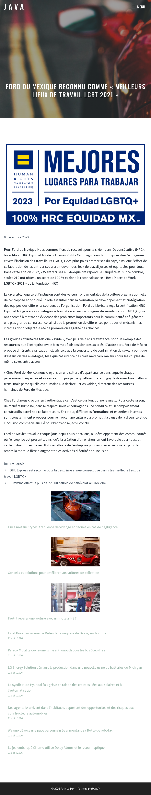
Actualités (17, 464)
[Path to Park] (14, 7)
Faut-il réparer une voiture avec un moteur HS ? (42, 618)
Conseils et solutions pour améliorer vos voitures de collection (53, 572)
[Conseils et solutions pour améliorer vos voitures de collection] (75, 563)
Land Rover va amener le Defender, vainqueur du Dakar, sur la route (57, 633)
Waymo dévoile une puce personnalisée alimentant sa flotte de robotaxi (60, 730)
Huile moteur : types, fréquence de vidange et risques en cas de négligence (63, 527)
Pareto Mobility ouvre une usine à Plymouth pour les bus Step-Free (56, 650)
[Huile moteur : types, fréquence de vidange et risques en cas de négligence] (75, 518)
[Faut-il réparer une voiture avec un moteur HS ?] (75, 609)
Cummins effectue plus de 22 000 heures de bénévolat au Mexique (58, 483)
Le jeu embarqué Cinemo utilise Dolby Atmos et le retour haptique (56, 747)
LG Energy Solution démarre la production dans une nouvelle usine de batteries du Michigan (75, 667)
